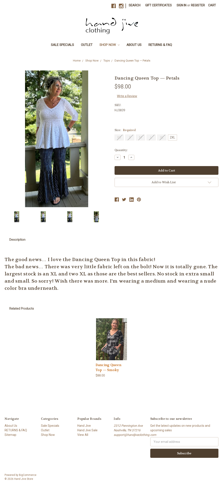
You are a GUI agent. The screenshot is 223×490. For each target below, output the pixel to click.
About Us (134, 45)
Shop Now (108, 45)
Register (198, 5)
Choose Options (111, 343)
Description (17, 240)
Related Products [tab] (21, 308)
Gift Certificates (158, 5)
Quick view (111, 335)
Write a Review (127, 96)
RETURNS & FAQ (160, 45)
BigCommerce (27, 475)
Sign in (181, 5)
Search (134, 5)
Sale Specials (62, 45)
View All (82, 435)
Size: (125, 130)
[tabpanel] (111, 348)
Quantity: (121, 150)
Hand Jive (84, 425)
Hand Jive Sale (87, 430)
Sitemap (10, 435)
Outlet (87, 45)
